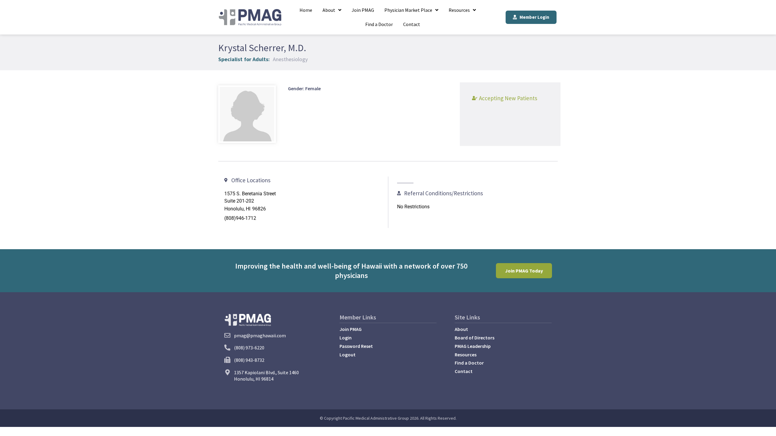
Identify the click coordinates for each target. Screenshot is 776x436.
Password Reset (356, 346)
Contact (411, 24)
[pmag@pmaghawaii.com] (227, 335)
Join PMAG (363, 10)
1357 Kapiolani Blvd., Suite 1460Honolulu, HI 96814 (266, 375)
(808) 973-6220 (249, 348)
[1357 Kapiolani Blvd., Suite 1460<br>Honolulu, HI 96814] (227, 372)
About (329, 10)
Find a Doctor (379, 24)
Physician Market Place (408, 10)
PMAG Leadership (473, 346)
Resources (459, 10)
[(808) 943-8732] (227, 360)
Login (346, 338)
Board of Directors (474, 338)
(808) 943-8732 (249, 360)
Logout (348, 355)
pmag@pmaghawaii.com (260, 335)
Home (305, 10)
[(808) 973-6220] (227, 348)
